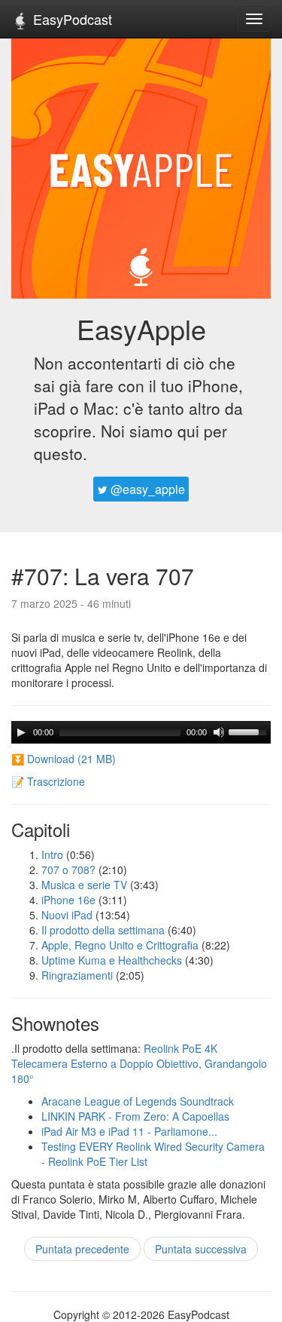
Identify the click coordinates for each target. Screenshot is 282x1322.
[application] (141, 732)
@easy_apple (146, 489)
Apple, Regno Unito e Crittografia (120, 944)
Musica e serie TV (84, 884)
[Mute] (219, 732)
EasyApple (141, 328)
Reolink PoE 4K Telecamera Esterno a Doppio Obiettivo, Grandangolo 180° (139, 1063)
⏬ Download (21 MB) (63, 758)
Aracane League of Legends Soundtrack (137, 1101)
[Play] (21, 732)
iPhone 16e (68, 899)
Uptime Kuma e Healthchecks (111, 960)
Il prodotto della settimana (103, 929)
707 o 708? (68, 869)
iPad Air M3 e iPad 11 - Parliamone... (129, 1131)
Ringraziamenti (77, 975)
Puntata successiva (201, 1248)
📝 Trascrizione (48, 781)
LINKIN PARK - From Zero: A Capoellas (135, 1116)
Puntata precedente (82, 1248)
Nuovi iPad (66, 914)
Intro (52, 854)
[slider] (250, 731)
